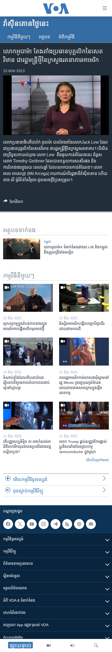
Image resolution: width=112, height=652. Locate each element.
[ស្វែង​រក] (96, 645)
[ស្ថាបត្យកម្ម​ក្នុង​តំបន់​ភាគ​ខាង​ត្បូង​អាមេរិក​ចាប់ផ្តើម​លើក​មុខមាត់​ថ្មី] (28, 298)
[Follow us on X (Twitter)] (20, 524)
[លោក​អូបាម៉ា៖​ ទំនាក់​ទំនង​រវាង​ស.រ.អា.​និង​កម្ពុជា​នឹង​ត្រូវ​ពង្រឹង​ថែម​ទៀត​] (21, 248)
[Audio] (72, 645)
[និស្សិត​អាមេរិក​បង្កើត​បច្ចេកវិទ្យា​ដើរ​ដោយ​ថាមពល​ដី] (84, 298)
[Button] (13, 202)
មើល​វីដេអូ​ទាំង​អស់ (97, 460)
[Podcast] (79, 524)
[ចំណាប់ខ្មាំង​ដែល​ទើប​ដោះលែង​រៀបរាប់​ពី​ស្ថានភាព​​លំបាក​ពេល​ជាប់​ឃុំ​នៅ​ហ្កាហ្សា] (28, 352)
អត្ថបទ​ (44, 36)
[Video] (49, 645)
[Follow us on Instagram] (43, 524)
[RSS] (67, 524)
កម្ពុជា (47, 242)
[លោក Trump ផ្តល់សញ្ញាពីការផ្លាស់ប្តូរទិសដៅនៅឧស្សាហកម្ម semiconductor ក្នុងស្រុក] (84, 416)
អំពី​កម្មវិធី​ (66, 36)
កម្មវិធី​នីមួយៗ (18, 36)
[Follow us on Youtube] (32, 524)
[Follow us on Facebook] (8, 524)
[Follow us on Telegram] (55, 524)
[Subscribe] (91, 524)
